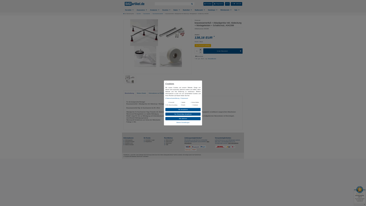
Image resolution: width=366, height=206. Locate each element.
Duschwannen (146, 13)
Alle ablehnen (183, 118)
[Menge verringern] (200, 52)
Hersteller (128, 10)
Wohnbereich (225, 10)
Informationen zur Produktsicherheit (159, 93)
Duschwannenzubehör (157, 13)
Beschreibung (129, 93)
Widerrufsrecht (169, 140)
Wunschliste (200, 56)
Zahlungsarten (129, 140)
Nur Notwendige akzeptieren (183, 114)
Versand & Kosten (129, 141)
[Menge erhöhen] (200, 49)
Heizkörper (212, 10)
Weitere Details (141, 93)
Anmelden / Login (150, 140)
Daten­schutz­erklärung (173, 98)
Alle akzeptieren (183, 109)
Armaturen (154, 10)
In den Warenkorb (222, 51)
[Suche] (192, 4)
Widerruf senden (129, 144)
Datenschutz (169, 141)
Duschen (165, 10)
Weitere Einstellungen (183, 122)
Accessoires (141, 10)
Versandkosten (211, 58)
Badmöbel (186, 10)
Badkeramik (199, 10)
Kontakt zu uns (129, 143)
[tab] (129, 93)
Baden (175, 10)
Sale (236, 10)
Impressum (168, 143)
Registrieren (148, 141)
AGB (167, 144)
